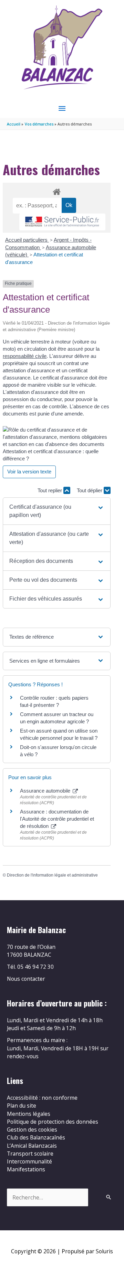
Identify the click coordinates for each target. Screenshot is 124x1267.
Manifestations (26, 1169)
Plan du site (21, 1105)
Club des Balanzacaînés (36, 1137)
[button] (56, 511)
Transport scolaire (30, 1153)
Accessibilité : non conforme (42, 1097)
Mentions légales (28, 1114)
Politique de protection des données (52, 1121)
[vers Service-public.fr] (62, 222)
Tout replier (50, 490)
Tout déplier (90, 490)
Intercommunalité (29, 1161)
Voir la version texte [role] (29, 471)
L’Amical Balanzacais (32, 1145)
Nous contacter (26, 978)
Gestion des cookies (32, 1129)
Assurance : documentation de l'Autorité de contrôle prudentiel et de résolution (57, 819)
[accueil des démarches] (56, 190)
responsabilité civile (24, 356)
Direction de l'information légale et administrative (52, 875)
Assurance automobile (46, 791)
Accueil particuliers (27, 240)
